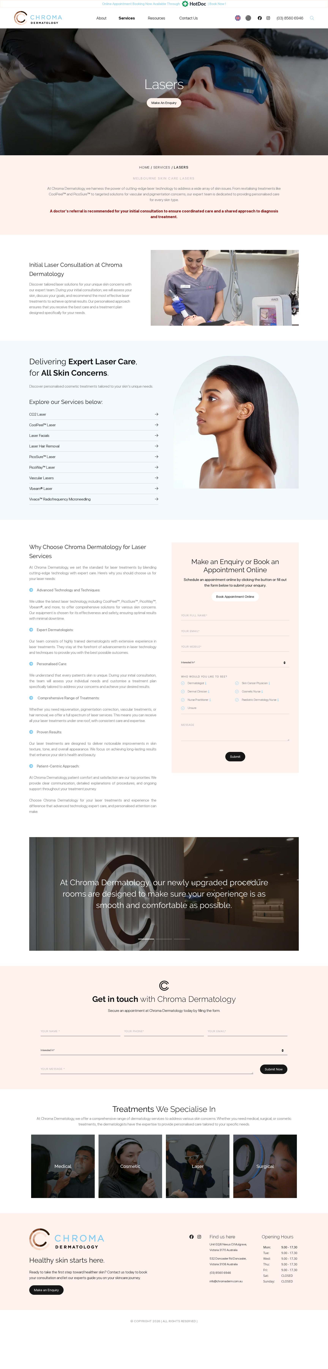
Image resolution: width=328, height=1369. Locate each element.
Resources (156, 18)
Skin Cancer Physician (253, 683)
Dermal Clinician (196, 691)
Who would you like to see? (204, 676)
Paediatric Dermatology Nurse (258, 700)
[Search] (312, 18)
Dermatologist (194, 683)
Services (127, 18)
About (101, 18)
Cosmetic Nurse (250, 691)
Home (144, 167)
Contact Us (188, 18)
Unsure (192, 708)
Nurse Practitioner (197, 700)
